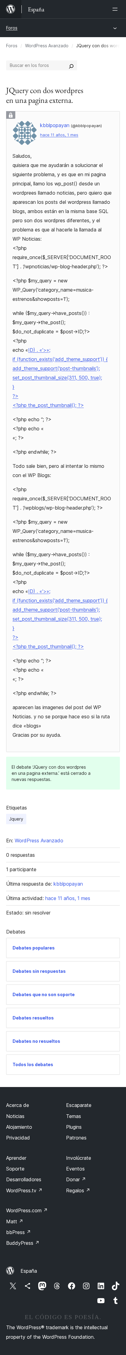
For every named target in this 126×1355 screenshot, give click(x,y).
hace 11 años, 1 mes (59, 135)
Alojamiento (19, 1127)
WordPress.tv (24, 1190)
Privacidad (18, 1138)
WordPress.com (27, 1210)
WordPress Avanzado (47, 45)
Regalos (78, 1190)
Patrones (76, 1138)
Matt (14, 1221)
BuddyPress (22, 1243)
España (28, 1271)
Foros (11, 27)
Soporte (15, 1169)
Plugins (74, 1127)
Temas (73, 1116)
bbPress (18, 1232)
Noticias (15, 1116)
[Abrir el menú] (116, 9)
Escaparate (78, 1105)
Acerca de (17, 1105)
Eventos (75, 1169)
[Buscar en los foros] (71, 65)
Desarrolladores (23, 1179)
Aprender (16, 1158)
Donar (76, 1179)
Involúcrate (78, 1158)
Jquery (16, 818)
